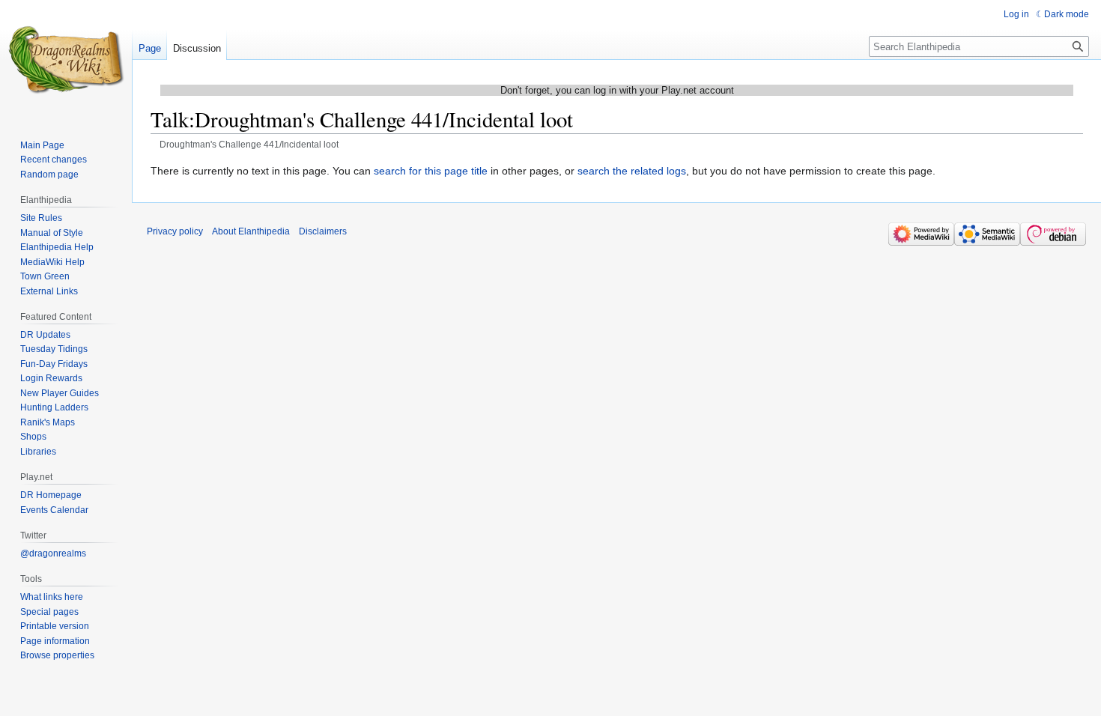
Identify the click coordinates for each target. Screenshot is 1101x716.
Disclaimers (323, 231)
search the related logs (631, 171)
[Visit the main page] (66, 60)
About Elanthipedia (251, 231)
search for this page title (431, 171)
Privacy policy (175, 231)
